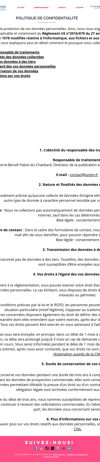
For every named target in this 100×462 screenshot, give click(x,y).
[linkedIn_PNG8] (58, 448)
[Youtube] (63, 448)
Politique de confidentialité (77, 454)
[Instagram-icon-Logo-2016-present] (41, 448)
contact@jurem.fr (84, 174)
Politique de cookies (51, 457)
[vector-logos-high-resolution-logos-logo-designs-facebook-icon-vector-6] (36, 448)
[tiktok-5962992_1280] (47, 448)
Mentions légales (59, 454)
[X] (52, 448)
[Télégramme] (68, 448)
